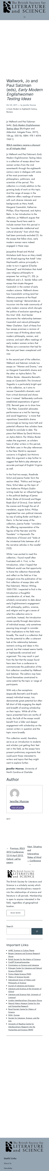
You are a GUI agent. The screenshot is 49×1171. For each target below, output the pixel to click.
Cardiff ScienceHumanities (18, 962)
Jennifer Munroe (19, 801)
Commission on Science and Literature (23, 965)
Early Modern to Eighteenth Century (22, 109)
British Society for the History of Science (24, 959)
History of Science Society (18, 977)
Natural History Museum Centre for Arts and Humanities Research (24, 1005)
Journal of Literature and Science (21, 985)
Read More (16, 913)
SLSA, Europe (14, 1015)
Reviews (9, 112)
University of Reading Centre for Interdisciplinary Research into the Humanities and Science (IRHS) (21, 1026)
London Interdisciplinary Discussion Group (25, 1000)
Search (9, 926)
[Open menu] (24, 17)
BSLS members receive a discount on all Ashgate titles (23, 146)
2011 (8, 819)
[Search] (37, 931)
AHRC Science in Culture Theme (21, 950)
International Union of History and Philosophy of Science (21, 981)
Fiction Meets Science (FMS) (19, 974)
